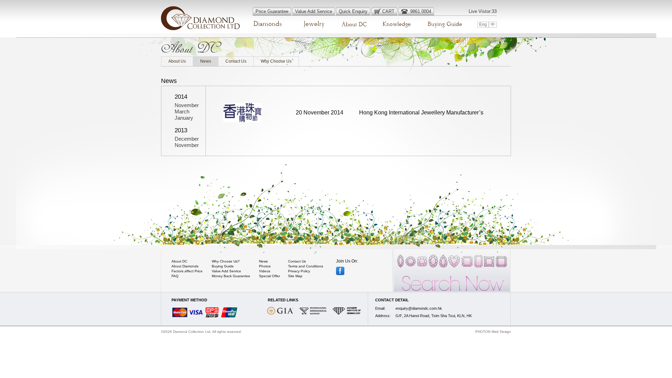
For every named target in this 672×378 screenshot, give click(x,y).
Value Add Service (226, 271)
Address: (383, 316)
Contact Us (235, 61)
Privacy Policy (299, 271)
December (187, 139)
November (187, 105)
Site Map (295, 276)
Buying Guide (223, 266)
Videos (264, 271)
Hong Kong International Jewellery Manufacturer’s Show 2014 (421, 121)
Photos (265, 266)
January (184, 118)
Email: (380, 308)
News (205, 61)
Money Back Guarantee (231, 276)
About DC (179, 261)
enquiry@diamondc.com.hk (419, 308)
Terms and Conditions (305, 266)
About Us (177, 61)
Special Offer (269, 276)
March (182, 111)
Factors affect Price (187, 271)
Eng (483, 24)
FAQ (175, 276)
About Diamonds (185, 266)
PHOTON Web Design (493, 332)
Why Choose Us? (226, 261)
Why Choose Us (276, 61)
